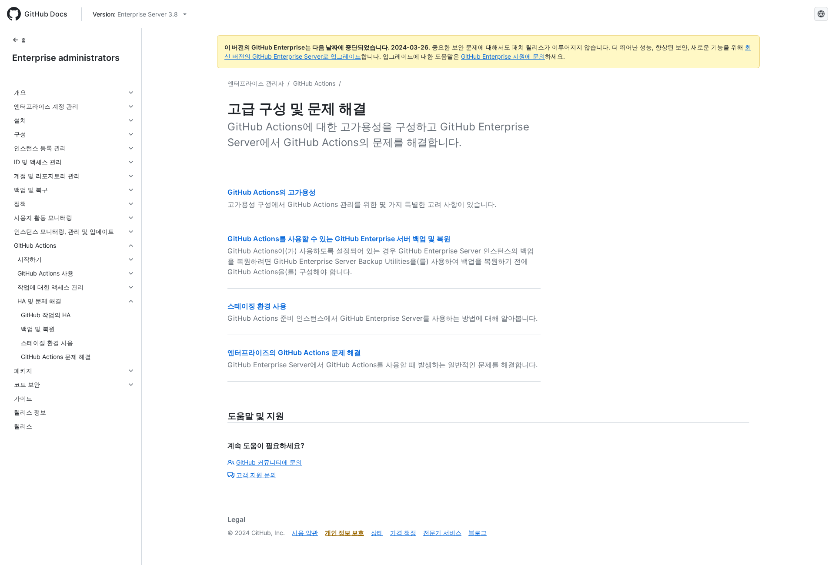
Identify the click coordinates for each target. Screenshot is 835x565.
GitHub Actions (314, 83)
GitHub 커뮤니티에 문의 (269, 462)
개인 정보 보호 (344, 532)
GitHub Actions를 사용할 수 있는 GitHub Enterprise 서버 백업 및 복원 (339, 238)
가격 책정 (403, 532)
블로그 (477, 532)
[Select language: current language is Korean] (821, 14)
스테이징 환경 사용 (257, 306)
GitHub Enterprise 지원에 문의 (503, 56)
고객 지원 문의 (256, 475)
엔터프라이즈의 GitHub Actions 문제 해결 (294, 352)
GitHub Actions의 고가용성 (271, 192)
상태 (377, 532)
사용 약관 (305, 532)
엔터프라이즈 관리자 (255, 83)
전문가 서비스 (442, 532)
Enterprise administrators (66, 58)
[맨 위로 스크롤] (816, 546)
